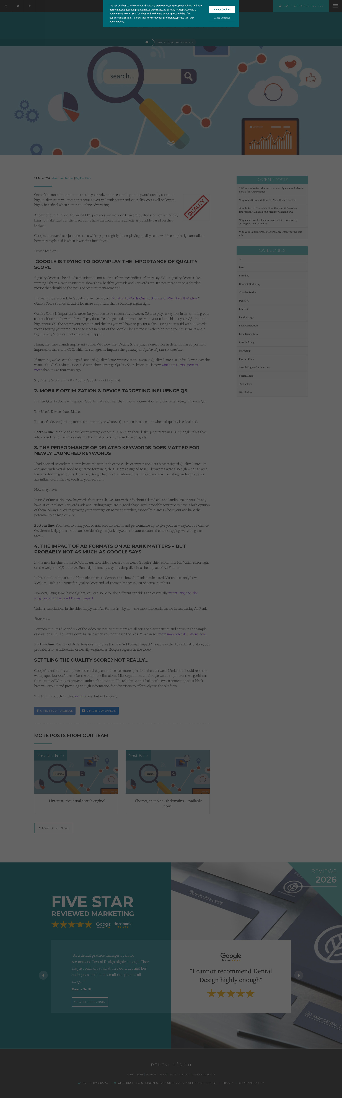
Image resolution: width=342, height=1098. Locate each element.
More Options (222, 17)
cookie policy (117, 21)
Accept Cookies (221, 9)
